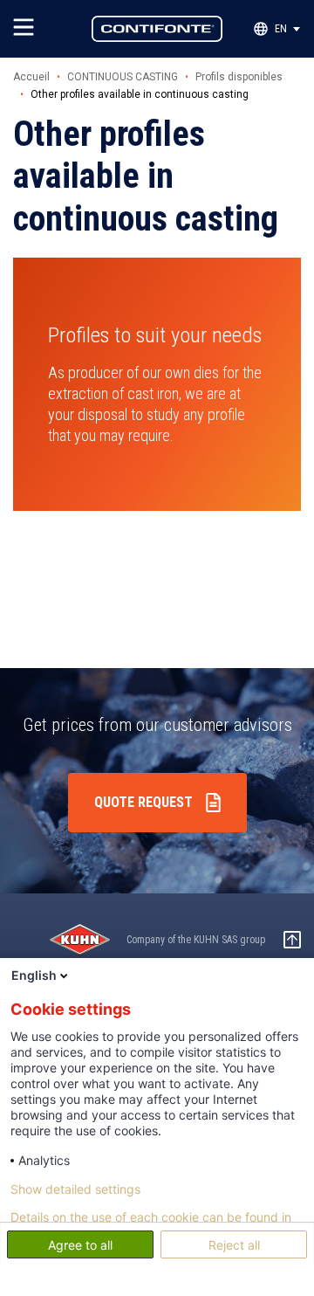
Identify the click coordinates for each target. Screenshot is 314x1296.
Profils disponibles (239, 77)
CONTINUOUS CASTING (122, 77)
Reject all (234, 1244)
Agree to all (80, 1244)
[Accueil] (157, 29)
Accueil (31, 77)
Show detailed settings (75, 1189)
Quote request (143, 802)
